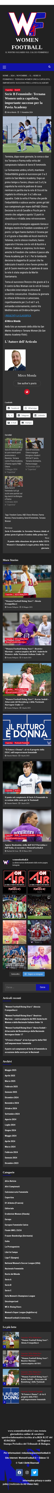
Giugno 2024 (10, 1130)
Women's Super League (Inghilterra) (21, 1312)
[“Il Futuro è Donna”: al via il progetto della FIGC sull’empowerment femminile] (27, 730)
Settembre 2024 (12, 1114)
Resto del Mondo (12, 1274)
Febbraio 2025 (11, 1086)
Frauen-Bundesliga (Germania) (19, 1236)
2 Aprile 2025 (25, 803)
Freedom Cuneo (16, 515)
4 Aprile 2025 (26, 708)
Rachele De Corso (12, 851)
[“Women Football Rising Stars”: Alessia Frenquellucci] (27, 581)
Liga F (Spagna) (12, 1257)
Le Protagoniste (12, 1246)
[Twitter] (34, 1472)
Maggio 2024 (10, 1136)
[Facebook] (19, 1472)
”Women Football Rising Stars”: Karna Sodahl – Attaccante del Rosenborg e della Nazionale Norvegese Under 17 (27, 702)
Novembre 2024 (12, 1103)
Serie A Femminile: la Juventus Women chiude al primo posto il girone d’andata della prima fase (27, 531)
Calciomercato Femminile (16, 1192)
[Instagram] (27, 1472)
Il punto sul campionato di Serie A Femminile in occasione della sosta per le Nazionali (26, 1050)
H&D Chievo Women (30, 515)
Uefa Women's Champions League (20, 1296)
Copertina (9, 90)
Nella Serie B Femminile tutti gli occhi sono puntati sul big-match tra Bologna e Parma (13, 493)
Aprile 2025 (10, 1075)
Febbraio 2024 (11, 1152)
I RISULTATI (10, 315)
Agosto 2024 (10, 1119)
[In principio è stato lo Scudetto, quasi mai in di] (14, 957)
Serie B (17, 90)
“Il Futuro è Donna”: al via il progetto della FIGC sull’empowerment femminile (26, 1042)
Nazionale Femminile (22, 743)
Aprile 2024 (10, 1141)
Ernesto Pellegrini (12, 607)
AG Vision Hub (30, 1484)
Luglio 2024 (10, 1125)
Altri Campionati (12, 1186)
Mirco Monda (11, 112)
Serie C (8, 1290)
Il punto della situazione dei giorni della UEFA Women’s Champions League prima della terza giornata (28, 543)
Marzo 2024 (10, 1146)
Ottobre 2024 (11, 1108)
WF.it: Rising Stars (21, 594)
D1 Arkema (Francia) (14, 1203)
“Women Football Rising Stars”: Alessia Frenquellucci (22, 1008)
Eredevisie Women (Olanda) (17, 1214)
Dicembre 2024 (11, 1097)
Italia (16, 835)
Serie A (17, 790)
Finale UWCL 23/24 (13, 1230)
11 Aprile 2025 (26, 657)
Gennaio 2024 (11, 1157)
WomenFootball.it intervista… (18, 1318)
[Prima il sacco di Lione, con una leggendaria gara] (39, 932)
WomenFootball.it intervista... (16, 642)
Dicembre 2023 (11, 1163)
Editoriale (9, 1208)
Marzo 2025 (10, 1081)
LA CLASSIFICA (23, 315)
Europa (8, 1219)
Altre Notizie (10, 1181)
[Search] (49, 66)
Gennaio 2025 (11, 1092)
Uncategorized (11, 1301)
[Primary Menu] (5, 66)
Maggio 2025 (10, 1070)
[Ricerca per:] (20, 987)
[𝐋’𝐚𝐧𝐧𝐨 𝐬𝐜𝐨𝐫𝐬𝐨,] (39, 907)
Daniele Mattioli (12, 755)
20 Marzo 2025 (27, 851)
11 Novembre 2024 (26, 112)
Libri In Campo (11, 1252)
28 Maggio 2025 (27, 607)
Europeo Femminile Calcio (16, 1225)
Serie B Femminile (31, 518)
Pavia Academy (18, 518)
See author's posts (27, 383)
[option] (27, 1341)
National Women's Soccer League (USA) (22, 1263)
